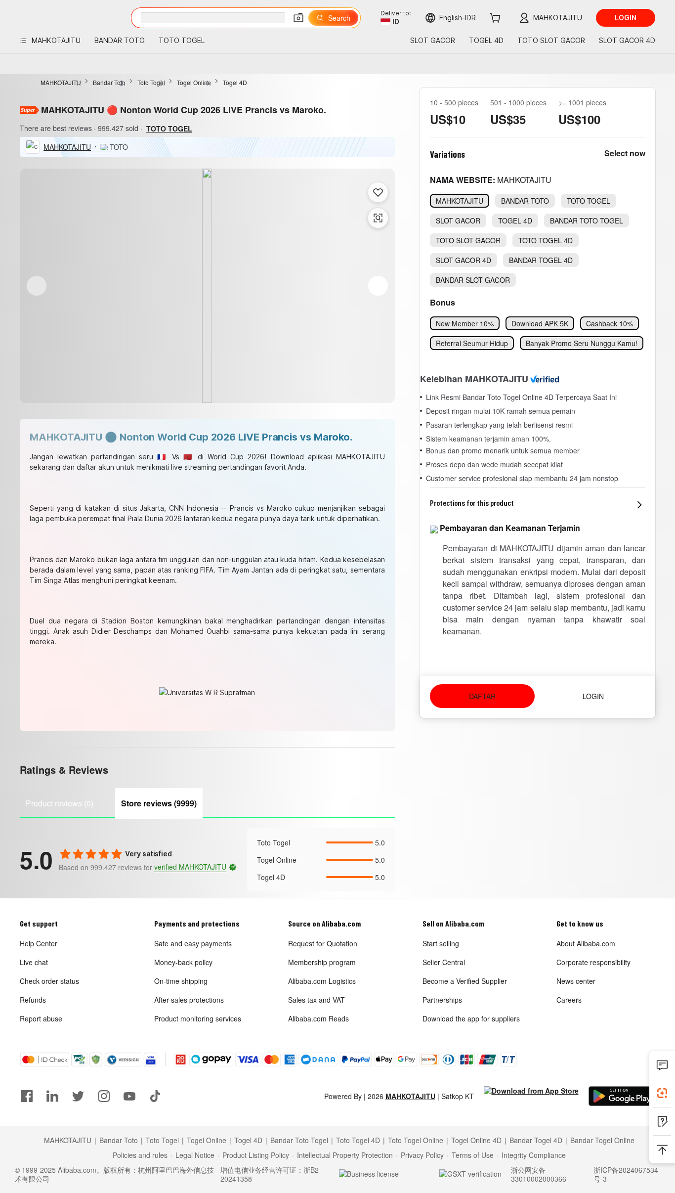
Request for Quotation (322, 943)
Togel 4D (235, 83)
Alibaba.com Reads (318, 1018)
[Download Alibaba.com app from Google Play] (622, 1096)
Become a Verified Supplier (464, 981)
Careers (569, 1000)
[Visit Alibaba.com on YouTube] (129, 1096)
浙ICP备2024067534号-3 (625, 1174)
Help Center (38, 943)
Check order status (49, 981)
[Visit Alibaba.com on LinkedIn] (52, 1096)
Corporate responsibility (593, 962)
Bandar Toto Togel (299, 1140)
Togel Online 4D (476, 1140)
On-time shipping (181, 981)
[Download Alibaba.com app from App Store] (531, 1096)
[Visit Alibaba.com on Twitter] (78, 1096)
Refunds (33, 1000)
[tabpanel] (207, 860)
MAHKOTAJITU (61, 83)
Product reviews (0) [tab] (59, 803)
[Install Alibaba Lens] (662, 1093)
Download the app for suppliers (471, 1018)
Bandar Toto (109, 83)
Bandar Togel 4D (535, 1140)
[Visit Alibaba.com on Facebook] (27, 1096)
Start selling (440, 943)
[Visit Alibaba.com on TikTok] (155, 1096)
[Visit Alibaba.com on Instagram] (104, 1096)
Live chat (34, 962)
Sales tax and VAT (316, 1000)
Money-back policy (183, 962)
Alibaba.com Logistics (322, 981)
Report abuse (41, 1018)
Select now (624, 153)
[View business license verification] (386, 1174)
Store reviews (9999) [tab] (159, 803)
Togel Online (194, 83)
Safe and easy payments (193, 943)
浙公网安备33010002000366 (538, 1174)
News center (575, 981)
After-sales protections (189, 1000)
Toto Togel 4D (358, 1140)
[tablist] (207, 802)
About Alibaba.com (585, 943)
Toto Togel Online (415, 1140)
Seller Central (443, 962)
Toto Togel (151, 83)
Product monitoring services (197, 1018)
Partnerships (442, 1000)
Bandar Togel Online (602, 1140)
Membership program (322, 962)
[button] (298, 18)
